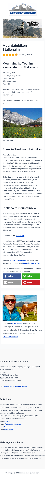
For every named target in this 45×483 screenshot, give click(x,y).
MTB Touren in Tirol (18, 260)
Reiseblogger (16, 323)
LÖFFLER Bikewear (10, 337)
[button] (12, 276)
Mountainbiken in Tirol (31, 263)
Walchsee (8, 430)
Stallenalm (20, 236)
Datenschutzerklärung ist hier (15, 386)
